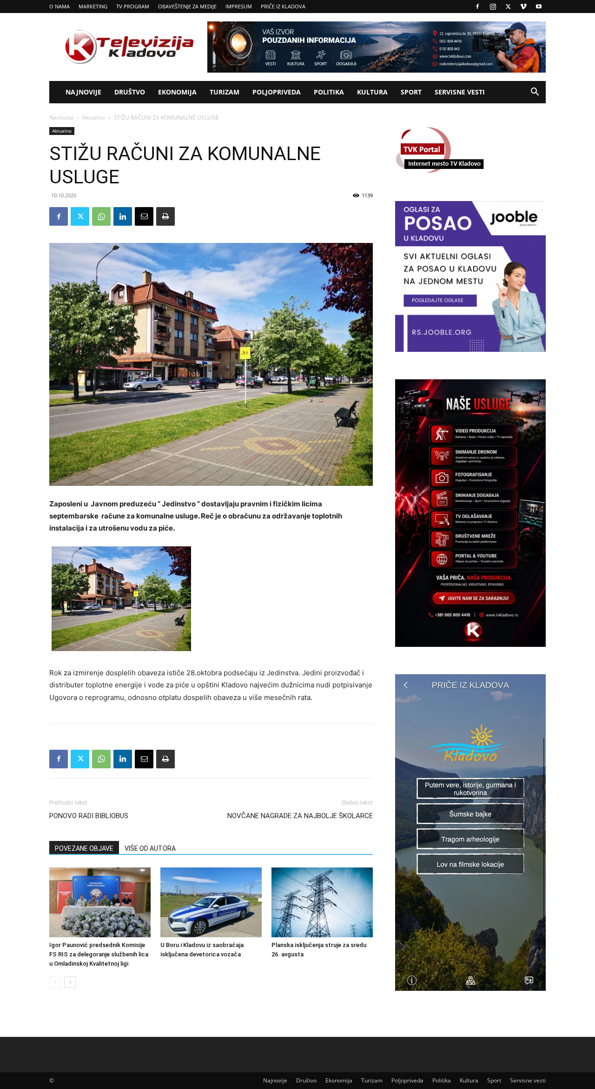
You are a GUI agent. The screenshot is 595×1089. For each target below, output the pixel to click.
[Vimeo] (523, 6)
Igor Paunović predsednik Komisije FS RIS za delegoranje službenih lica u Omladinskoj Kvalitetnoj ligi (98, 954)
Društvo (129, 91)
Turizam (224, 91)
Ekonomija (177, 91)
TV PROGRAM (132, 6)
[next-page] (70, 982)
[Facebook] (477, 6)
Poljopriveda (276, 91)
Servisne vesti (460, 91)
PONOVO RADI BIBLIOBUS (88, 816)
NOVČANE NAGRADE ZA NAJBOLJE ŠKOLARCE (300, 816)
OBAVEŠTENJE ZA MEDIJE (187, 6)
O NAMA (59, 6)
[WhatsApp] (101, 216)
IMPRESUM (238, 6)
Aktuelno (93, 117)
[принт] (165, 216)
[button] (534, 92)
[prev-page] (55, 982)
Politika (329, 91)
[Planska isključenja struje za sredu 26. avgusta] (322, 902)
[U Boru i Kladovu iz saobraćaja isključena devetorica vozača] (211, 902)
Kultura (372, 91)
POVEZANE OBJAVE (84, 848)
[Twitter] (508, 6)
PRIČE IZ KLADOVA (283, 6)
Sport (411, 91)
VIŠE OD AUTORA (150, 848)
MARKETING (93, 6)
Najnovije (83, 91)
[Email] (144, 216)
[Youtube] (539, 6)
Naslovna (61, 117)
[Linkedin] (122, 216)
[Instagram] (493, 6)
